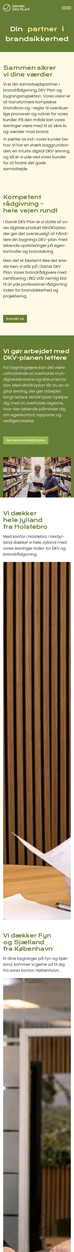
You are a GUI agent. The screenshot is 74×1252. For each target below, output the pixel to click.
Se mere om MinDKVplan (25, 440)
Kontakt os (15, 318)
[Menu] (66, 7)
